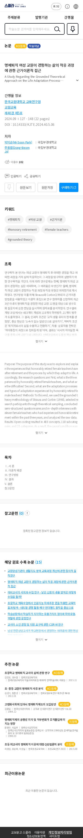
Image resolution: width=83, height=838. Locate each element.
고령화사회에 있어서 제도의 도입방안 (30, 704)
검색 (56, 32)
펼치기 (77, 82)
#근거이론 (56, 219)
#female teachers (56, 229)
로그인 (56, 6)
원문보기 (26, 187)
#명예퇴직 (14, 219)
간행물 (69, 17)
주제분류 (14, 17)
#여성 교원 (35, 219)
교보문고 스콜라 (21, 832)
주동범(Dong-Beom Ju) (17, 149)
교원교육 (10, 107)
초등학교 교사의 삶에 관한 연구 (27, 673)
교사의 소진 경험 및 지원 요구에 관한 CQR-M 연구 (35, 624)
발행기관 (41, 17)
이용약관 (39, 832)
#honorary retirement (22, 229)
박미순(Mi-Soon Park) (18, 142)
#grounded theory (20, 239)
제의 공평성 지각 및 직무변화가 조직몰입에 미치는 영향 (35, 721)
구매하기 (67, 187)
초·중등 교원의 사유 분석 (24, 688)
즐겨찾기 (71, 34)
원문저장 (47, 187)
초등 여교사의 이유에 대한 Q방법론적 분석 (33, 744)
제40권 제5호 (14, 113)
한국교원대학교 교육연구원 (23, 101)
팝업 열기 (27, 513)
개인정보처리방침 (60, 832)
